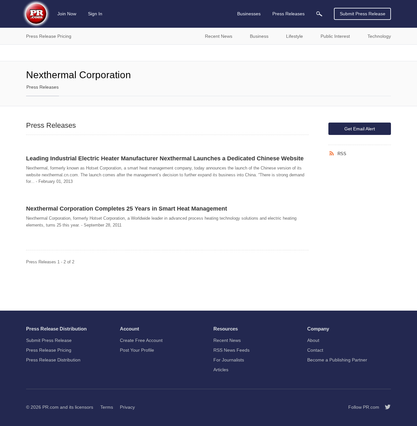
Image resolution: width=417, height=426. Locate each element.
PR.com (50, 407)
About (313, 340)
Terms (106, 407)
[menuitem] (319, 14)
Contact (315, 350)
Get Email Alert (359, 128)
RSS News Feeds (231, 350)
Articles (220, 369)
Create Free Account (141, 340)
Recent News (227, 340)
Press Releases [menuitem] (288, 13)
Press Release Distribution (53, 359)
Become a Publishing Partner (337, 359)
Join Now (66, 13)
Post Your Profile (137, 350)
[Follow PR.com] (385, 407)
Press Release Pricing (48, 350)
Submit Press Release (362, 13)
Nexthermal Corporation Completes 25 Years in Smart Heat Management (126, 208)
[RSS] (333, 153)
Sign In (95, 13)
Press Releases (42, 87)
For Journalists (228, 359)
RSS (342, 154)
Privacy (127, 407)
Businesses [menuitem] (249, 13)
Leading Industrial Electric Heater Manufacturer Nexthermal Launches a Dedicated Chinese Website (165, 158)
